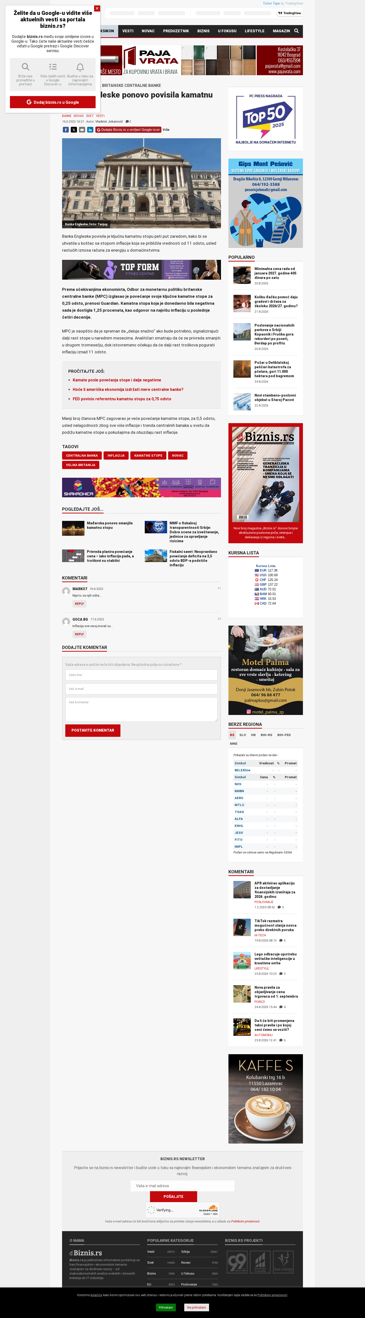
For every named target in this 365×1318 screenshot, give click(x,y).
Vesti (127, 31)
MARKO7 (80, 589)
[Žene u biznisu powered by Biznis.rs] (283, 1262)
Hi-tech (260, 935)
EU (149, 1284)
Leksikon (105, 31)
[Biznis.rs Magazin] (265, 474)
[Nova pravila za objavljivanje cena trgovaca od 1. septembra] (242, 993)
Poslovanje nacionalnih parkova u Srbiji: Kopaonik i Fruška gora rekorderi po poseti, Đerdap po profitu (274, 334)
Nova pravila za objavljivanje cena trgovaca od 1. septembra (276, 991)
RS (232, 735)
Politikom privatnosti (245, 1221)
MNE (233, 743)
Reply (79, 604)
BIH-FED (284, 735)
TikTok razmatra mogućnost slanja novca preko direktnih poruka (275, 925)
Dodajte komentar (84, 647)
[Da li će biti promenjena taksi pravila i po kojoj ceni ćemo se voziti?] (242, 1027)
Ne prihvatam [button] (196, 1307)
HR (253, 735)
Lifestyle (254, 31)
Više (166, 130)
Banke (67, 116)
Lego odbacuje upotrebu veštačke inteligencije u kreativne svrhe (276, 958)
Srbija (185, 1251)
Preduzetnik (176, 31)
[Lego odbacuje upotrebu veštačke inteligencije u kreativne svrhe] (242, 960)
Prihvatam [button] (166, 1307)
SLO (242, 735)
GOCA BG (80, 619)
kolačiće (96, 1295)
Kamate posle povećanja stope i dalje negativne (117, 380)
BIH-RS (266, 735)
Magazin (281, 31)
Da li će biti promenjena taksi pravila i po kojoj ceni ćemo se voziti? (274, 1025)
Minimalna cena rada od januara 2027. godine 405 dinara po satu (275, 273)
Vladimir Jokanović (109, 121)
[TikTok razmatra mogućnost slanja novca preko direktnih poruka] (242, 927)
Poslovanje (264, 902)
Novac (148, 31)
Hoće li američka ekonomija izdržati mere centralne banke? (128, 389)
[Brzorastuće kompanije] (260, 1262)
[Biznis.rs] (86, 1252)
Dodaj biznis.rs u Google (56, 102)
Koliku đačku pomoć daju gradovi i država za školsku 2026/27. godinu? (276, 301)
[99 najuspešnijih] (237, 1262)
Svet (90, 116)
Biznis (203, 31)
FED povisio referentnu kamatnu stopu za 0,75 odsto (122, 399)
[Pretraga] (296, 31)
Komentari (74, 578)
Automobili (264, 1035)
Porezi (260, 1002)
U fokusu (227, 31)
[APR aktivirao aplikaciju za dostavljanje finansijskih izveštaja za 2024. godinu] (242, 889)
